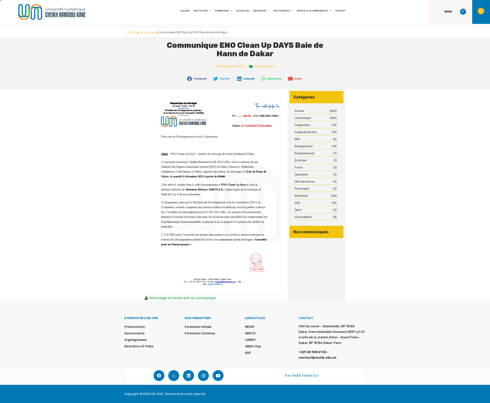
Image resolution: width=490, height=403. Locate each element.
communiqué (147, 32)
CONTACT (340, 10)
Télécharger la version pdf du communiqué (182, 298)
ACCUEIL (185, 10)
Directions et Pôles (139, 346)
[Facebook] (159, 375)
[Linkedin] (188, 375)
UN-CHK (131, 32)
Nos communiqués (311, 232)
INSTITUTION (201, 10)
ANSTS (250, 333)
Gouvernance (134, 333)
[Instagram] (203, 375)
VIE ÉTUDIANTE (281, 10)
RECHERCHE (259, 10)
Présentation (134, 327)
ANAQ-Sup (253, 346)
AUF (248, 353)
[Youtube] (218, 375)
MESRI (249, 327)
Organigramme (135, 340)
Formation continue (200, 333)
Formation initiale (198, 327)
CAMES (250, 340)
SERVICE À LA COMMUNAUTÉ (312, 10)
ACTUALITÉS (243, 10)
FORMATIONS (222, 10)
